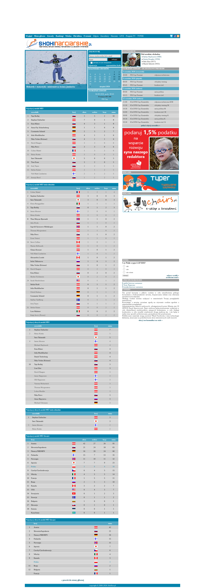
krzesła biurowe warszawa (133, 287)
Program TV (130, 36)
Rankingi (59, 36)
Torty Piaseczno (129, 285)
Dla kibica (77, 36)
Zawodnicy (104, 36)
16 (119, 77)
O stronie (87, 36)
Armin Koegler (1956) (151, 59)
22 (114, 79)
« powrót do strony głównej (72, 580)
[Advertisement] (102, 17)
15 (114, 77)
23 (119, 79)
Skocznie (114, 36)
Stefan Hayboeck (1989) (152, 57)
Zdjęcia (95, 36)
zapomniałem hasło (113, 65)
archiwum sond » (172, 277)
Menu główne (39, 36)
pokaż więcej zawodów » (150, 125)
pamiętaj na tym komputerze (102, 62)
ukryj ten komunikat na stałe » (151, 320)
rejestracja (93, 65)
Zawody (50, 36)
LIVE (122, 36)
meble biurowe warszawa (132, 283)
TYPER (140, 36)
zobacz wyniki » (173, 275)
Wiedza (68, 36)
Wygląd (29, 36)
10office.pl (112, 585)
